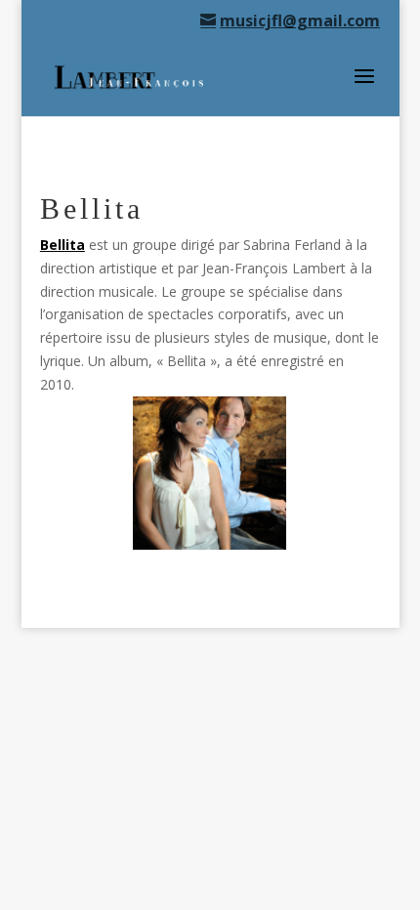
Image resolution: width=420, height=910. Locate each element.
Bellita (62, 244)
